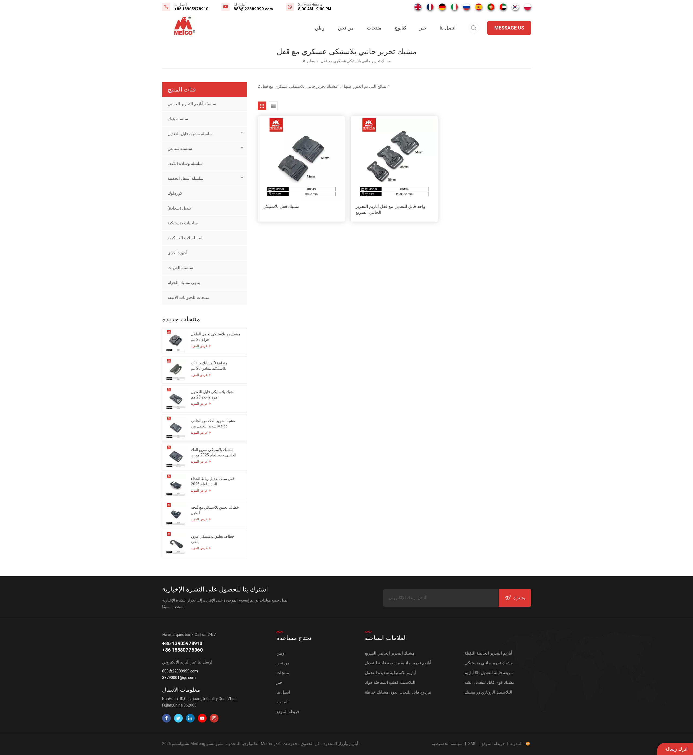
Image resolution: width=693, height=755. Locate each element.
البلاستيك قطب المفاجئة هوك (390, 682)
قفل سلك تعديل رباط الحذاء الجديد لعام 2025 (213, 481)
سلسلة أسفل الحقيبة (186, 178)
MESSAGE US (509, 28)
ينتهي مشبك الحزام (184, 282)
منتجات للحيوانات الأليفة (188, 297)
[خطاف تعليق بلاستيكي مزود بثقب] (176, 543)
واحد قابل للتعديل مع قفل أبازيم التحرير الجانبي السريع (390, 209)
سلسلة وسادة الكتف (185, 163)
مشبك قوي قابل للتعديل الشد (489, 682)
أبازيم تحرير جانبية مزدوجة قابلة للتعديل (398, 663)
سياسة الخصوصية (447, 743)
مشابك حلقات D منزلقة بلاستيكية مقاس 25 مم (209, 366)
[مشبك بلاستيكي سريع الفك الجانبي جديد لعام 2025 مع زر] (176, 457)
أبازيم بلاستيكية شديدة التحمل (390, 672)
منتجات (374, 28)
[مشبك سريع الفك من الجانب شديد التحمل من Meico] (176, 428)
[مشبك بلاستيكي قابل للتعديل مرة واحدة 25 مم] (176, 399)
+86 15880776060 (182, 650)
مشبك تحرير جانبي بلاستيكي (489, 663)
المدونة (282, 702)
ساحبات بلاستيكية (183, 223)
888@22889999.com (253, 9)
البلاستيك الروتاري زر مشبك (488, 692)
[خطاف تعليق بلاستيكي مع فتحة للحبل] (176, 514)
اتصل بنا (448, 28)
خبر (423, 28)
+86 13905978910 (191, 9)
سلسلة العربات (180, 267)
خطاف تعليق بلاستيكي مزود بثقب (212, 539)
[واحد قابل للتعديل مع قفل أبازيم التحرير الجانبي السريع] (394, 159)
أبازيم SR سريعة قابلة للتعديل (489, 672)
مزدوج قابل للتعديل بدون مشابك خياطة (398, 692)
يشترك (519, 597)
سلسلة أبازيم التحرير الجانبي (192, 104)
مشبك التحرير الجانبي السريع (389, 653)
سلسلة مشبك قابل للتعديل (190, 133)
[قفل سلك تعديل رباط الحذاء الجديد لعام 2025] (176, 486)
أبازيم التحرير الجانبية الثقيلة (488, 653)
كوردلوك (175, 193)
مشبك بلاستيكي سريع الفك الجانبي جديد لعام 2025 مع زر (213, 452)
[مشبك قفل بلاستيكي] (301, 159)
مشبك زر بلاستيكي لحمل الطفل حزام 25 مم (215, 337)
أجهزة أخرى (177, 252)
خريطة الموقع (288, 711)
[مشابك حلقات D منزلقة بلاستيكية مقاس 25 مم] (176, 370)
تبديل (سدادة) (179, 208)
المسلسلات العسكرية (186, 238)
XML (472, 743)
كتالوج (400, 28)
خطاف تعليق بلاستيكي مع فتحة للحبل (215, 510)
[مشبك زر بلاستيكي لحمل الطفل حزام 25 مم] (176, 341)
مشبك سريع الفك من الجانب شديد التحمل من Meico (213, 423)
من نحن (346, 28)
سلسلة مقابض (180, 148)
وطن (320, 28)
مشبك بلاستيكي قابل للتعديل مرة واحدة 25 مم (213, 394)
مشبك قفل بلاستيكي (281, 206)
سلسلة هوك (178, 118)
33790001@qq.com (179, 677)
